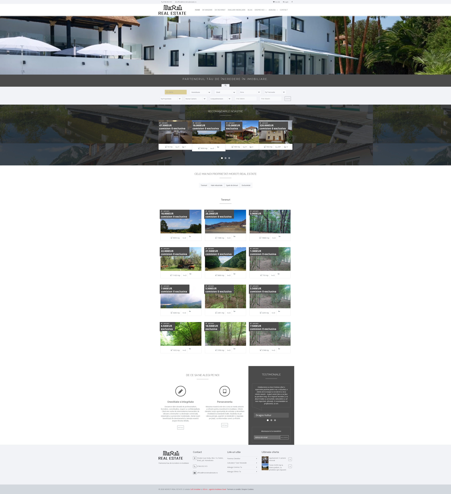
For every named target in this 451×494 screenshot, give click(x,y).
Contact (284, 10)
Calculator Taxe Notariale (237, 463)
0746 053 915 (167, 2)
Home (197, 10)
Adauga (272, 10)
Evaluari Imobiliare (236, 10)
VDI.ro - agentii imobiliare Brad (214, 489)
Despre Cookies (247, 489)
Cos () (277, 2)
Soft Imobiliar (195, 489)
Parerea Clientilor (233, 458)
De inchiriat (220, 10)
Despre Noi (259, 10)
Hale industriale (216, 185)
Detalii (180, 427)
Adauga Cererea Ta (234, 467)
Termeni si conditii (234, 489)
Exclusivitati (246, 185)
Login (286, 2)
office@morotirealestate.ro (186, 2)
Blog (250, 10)
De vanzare (207, 10)
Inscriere (284, 437)
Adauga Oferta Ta (234, 471)
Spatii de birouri (232, 185)
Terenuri (204, 185)
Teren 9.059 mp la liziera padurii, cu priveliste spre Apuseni (277, 467)
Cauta (287, 99)
